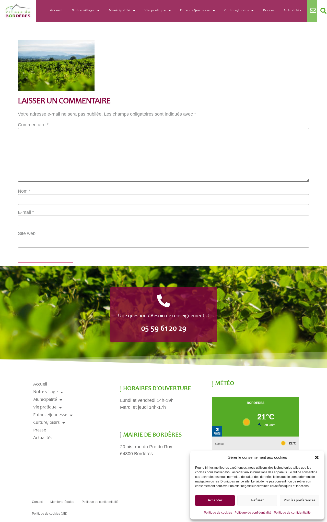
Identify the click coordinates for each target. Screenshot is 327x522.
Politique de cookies (218, 512)
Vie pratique (155, 10)
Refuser (257, 500)
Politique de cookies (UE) (49, 513)
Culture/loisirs (236, 10)
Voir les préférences (299, 500)
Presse (268, 10)
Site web (27, 233)
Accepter (215, 500)
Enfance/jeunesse (195, 10)
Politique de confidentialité (253, 512)
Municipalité (120, 10)
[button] (316, 457)
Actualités (292, 10)
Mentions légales (62, 502)
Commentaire (33, 124)
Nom (24, 191)
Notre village (83, 10)
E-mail (26, 212)
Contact (37, 502)
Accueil (56, 10)
